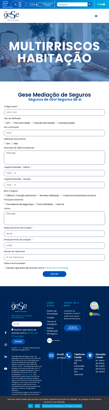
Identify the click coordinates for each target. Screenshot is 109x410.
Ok (30, 406)
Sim (8, 143)
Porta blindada (45, 204)
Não (16, 143)
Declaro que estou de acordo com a (37, 267)
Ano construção (11, 127)
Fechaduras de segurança (19, 204)
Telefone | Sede (79, 356)
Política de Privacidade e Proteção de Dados (62, 406)
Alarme (60, 204)
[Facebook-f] (98, 4)
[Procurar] (90, 4)
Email (60, 354)
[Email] (51, 355)
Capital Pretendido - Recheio (17, 179)
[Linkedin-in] (102, 4)
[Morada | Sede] (90, 355)
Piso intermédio (22, 122)
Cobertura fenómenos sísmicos (79, 195)
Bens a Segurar (11, 191)
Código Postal (10, 107)
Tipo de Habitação (12, 118)
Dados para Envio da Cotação (18, 228)
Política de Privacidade (15, 263)
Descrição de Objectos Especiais (19, 148)
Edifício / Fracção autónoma (21, 195)
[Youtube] (104, 4)
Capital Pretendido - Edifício (17, 167)
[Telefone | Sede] (68, 355)
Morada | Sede (100, 356)
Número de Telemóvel (14, 252)
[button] (96, 16)
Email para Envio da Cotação (17, 240)
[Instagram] (100, 4)
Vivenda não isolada (44, 122)
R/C (8, 122)
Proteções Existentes (13, 200)
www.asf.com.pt (27, 374)
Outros (7, 209)
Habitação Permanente (15, 139)
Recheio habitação (49, 195)
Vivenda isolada (66, 122)
